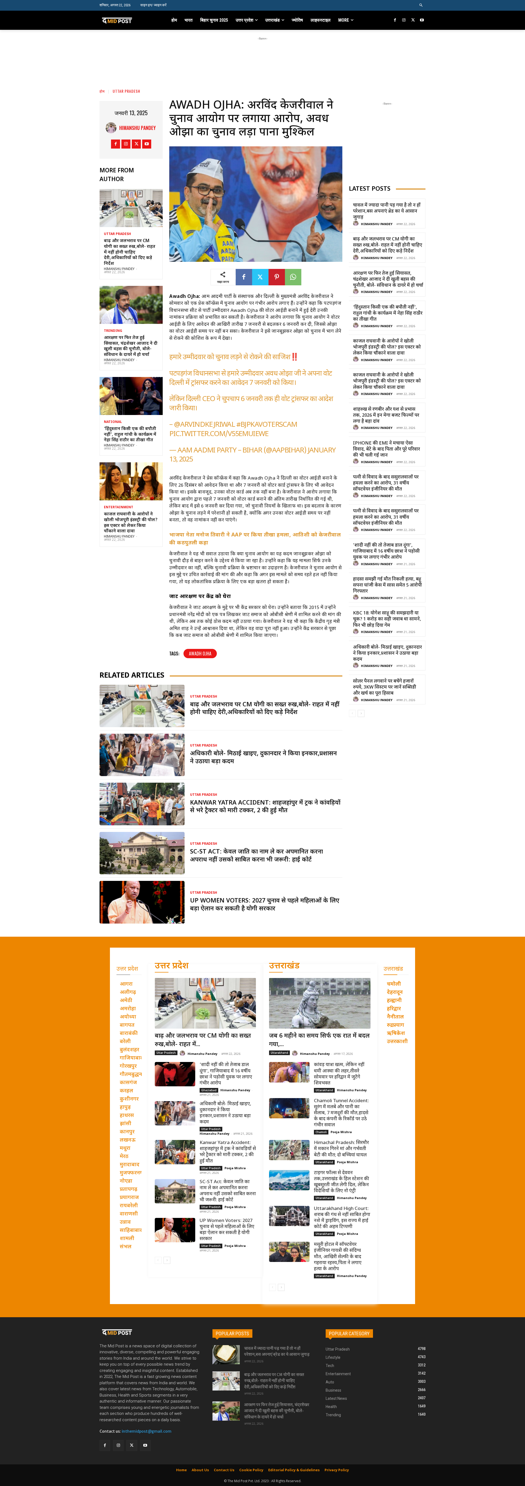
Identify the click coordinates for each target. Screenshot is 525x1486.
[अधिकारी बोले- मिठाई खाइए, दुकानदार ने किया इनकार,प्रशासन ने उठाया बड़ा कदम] (142, 755)
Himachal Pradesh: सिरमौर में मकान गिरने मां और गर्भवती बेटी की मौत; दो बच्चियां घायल (341, 1149)
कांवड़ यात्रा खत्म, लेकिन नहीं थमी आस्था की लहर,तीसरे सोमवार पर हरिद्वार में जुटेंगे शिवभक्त (339, 1074)
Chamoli (321, 1132)
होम (102, 91)
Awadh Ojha (200, 653)
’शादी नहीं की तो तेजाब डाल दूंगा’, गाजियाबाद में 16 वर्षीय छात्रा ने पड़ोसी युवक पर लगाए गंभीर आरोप (386, 551)
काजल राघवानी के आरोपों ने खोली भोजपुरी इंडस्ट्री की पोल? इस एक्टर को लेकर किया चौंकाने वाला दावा (131, 523)
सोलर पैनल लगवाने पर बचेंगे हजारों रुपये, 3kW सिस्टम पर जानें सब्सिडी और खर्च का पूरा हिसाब (384, 687)
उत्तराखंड (284, 966)
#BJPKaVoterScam (266, 425)
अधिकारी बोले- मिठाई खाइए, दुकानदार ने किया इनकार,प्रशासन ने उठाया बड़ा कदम (387, 654)
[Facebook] (395, 20)
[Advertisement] (262, 54)
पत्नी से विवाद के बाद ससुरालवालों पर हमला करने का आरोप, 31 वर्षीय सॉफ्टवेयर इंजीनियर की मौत (386, 483)
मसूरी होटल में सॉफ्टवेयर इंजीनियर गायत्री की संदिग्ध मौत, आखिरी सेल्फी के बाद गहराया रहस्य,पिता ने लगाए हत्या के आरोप (337, 1257)
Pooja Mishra (235, 1168)
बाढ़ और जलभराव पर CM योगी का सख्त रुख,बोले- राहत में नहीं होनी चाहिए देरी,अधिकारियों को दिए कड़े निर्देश (129, 252)
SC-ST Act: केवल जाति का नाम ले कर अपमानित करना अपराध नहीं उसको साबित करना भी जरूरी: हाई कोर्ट (256, 856)
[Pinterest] (277, 277)
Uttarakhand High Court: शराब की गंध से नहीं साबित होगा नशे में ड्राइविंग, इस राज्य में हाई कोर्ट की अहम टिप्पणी (342, 1218)
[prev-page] (352, 713)
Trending (113, 331)
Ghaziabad (209, 1090)
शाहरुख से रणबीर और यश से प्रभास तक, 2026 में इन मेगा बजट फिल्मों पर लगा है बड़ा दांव (386, 416)
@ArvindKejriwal (204, 425)
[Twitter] (413, 20)
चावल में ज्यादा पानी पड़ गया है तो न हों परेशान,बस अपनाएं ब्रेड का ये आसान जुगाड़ (387, 211)
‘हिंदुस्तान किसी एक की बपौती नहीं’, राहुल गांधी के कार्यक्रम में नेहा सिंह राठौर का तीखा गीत (130, 434)
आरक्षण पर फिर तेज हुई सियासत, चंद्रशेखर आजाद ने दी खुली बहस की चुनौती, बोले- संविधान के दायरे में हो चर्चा (131, 346)
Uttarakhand (279, 1053)
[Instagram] (404, 20)
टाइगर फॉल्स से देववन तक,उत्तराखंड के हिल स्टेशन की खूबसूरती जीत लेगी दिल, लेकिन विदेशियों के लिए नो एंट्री (341, 1182)
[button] (421, 5)
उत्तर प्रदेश (172, 966)
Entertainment (118, 507)
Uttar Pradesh (126, 91)
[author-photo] (356, 223)
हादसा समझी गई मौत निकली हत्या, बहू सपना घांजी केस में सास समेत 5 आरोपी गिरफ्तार (387, 585)
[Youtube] (421, 20)
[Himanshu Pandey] (112, 127)
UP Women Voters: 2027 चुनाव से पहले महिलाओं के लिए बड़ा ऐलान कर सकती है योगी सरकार (264, 905)
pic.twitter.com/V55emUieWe (218, 434)
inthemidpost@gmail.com (146, 1431)
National (113, 422)
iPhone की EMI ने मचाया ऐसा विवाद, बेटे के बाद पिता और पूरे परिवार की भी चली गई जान (386, 449)
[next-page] (361, 713)
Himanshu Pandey (137, 127)
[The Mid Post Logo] (129, 20)
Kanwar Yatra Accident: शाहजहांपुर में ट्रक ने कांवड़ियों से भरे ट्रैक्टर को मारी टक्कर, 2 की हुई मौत (265, 807)
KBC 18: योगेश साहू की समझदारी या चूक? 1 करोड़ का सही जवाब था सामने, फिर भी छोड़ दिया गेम (387, 619)
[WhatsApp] (293, 277)
